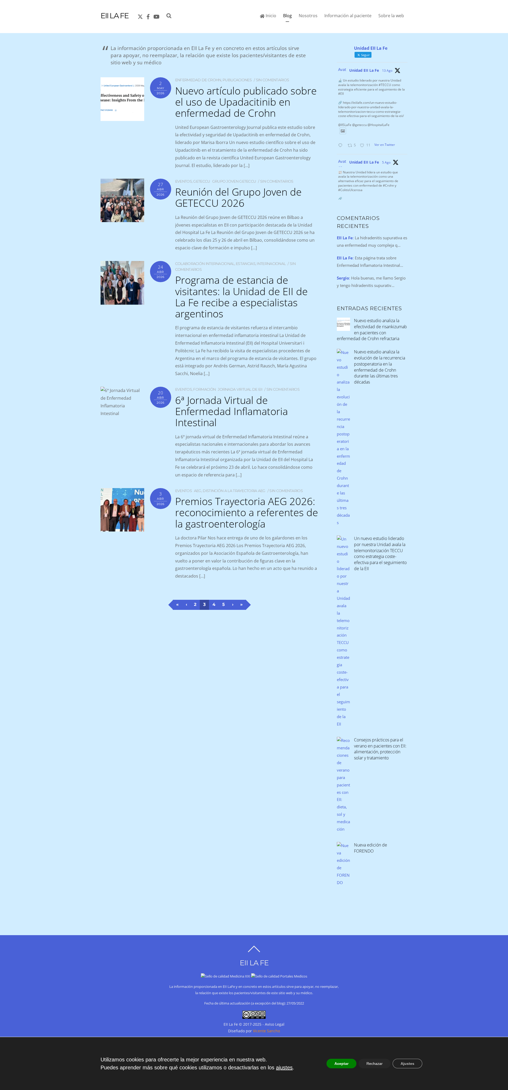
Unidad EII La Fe (364, 70)
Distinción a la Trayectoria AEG (234, 491)
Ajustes (407, 1063)
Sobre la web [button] (391, 16)
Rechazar (374, 1063)
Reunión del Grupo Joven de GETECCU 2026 (238, 197)
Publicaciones (237, 80)
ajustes (284, 1067)
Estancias (245, 264)
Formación (204, 389)
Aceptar (341, 1063)
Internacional (271, 264)
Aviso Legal (274, 1024)
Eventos (183, 181)
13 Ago (387, 70)
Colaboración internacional (204, 264)
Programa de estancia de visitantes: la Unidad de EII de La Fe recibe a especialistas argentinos (241, 296)
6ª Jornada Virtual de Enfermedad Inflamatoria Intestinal (231, 411)
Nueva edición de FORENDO (370, 848)
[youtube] (156, 16)
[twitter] (140, 16)
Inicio (270, 16)
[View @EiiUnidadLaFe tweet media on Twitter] (342, 131)
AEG (197, 491)
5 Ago (386, 162)
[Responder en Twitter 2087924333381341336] (341, 146)
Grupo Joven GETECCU (234, 181)
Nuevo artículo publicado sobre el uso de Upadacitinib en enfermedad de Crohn (246, 102)
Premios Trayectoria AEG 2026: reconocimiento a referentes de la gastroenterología (246, 512)
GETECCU (201, 181)
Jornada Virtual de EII (240, 389)
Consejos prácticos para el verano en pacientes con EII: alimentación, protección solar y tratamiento (380, 749)
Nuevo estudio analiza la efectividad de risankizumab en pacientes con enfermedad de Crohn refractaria (372, 329)
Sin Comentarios (272, 80)
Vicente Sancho (266, 1030)
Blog (287, 16)
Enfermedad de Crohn (198, 80)
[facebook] (148, 16)
